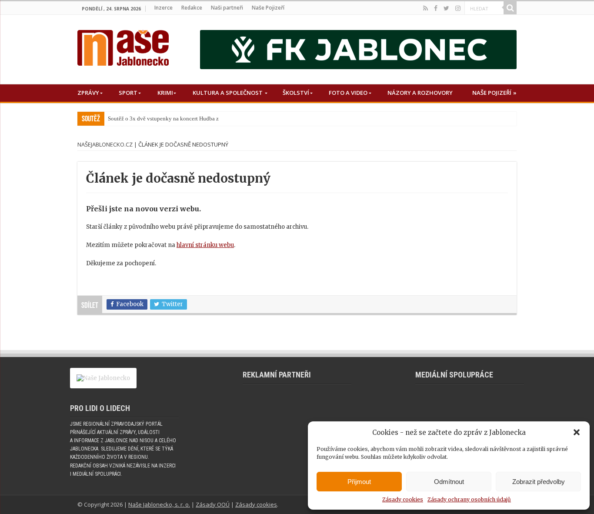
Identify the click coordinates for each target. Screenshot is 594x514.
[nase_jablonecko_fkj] (358, 49)
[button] (576, 432)
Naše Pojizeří (268, 7)
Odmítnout (449, 481)
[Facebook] (435, 8)
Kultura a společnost (228, 93)
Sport (128, 93)
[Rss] (425, 8)
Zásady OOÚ (213, 504)
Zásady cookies (402, 499)
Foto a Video (348, 93)
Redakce (191, 7)
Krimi (165, 93)
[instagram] (457, 8)
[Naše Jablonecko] (123, 46)
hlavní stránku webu (205, 245)
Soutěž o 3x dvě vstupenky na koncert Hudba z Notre (170, 118)
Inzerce (163, 7)
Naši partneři (227, 7)
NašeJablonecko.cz (105, 144)
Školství (296, 93)
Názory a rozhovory (420, 93)
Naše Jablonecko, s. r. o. (159, 504)
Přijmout (359, 481)
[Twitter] (446, 8)
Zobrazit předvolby (538, 481)
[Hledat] (510, 7)
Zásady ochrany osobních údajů (469, 499)
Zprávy (88, 93)
